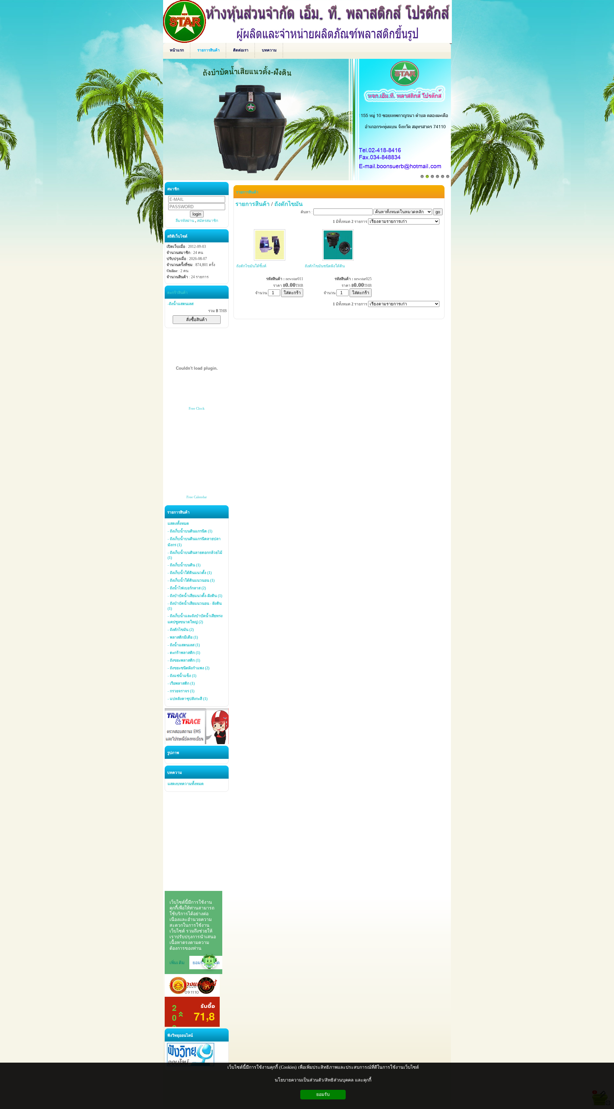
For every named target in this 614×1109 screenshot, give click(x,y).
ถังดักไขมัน (288, 204)
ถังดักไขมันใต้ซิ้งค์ (251, 266)
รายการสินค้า (247, 192)
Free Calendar (196, 497)
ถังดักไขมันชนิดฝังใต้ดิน (325, 266)
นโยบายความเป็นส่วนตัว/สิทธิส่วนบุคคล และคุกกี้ (323, 1080)
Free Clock (197, 408)
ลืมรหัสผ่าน (185, 220)
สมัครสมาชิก (207, 220)
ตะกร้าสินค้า (177, 292)
